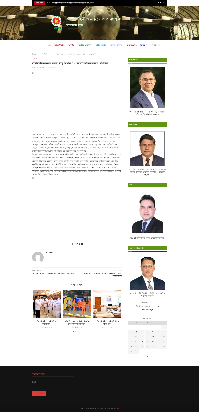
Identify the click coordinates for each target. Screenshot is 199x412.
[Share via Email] (82, 244)
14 (158, 336)
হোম (49, 45)
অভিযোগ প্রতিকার (116, 45)
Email (34, 382)
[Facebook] (158, 3)
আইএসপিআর (59, 45)
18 (142, 341)
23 (131, 346)
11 (142, 336)
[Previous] (47, 3)
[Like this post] (72, 244)
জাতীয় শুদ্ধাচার (101, 45)
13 (153, 336)
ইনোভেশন (143, 45)
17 (136, 341)
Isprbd (117, 409)
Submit (39, 393)
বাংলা (154, 45)
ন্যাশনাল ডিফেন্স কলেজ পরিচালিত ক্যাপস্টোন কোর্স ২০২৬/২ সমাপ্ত (73, 3)
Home (34, 54)
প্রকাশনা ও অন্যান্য (85, 45)
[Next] (50, 3)
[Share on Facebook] (75, 244)
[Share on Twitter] (77, 244)
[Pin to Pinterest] (79, 244)
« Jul (146, 356)
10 (136, 336)
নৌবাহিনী (44, 54)
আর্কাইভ (71, 45)
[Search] (162, 45)
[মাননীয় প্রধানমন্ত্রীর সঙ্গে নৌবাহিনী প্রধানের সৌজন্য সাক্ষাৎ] (107, 304)
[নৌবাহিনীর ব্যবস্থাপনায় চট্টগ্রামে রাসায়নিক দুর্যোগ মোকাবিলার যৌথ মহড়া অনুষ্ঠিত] (77, 304)
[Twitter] (161, 3)
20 (153, 341)
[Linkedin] (164, 3)
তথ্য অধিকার (131, 45)
